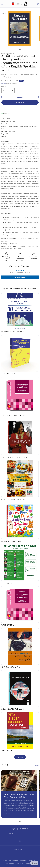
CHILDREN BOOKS (10, 541)
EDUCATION (7, 374)
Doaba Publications (13, 860)
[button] (2, 4)
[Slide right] (24, 50)
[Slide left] (16, 50)
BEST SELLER (7, 625)
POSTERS (5, 583)
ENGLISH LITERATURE (12, 416)
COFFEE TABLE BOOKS (12, 499)
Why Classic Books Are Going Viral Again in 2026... (19, 795)
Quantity (3, 86)
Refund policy (23, 860)
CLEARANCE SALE (9, 667)
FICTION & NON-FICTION (13, 458)
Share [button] (5, 109)
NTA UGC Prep (8, 751)
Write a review (20, 277)
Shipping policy (20, 863)
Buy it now (20, 102)
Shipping (3, 83)
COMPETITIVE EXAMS (11, 332)
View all (20, 757)
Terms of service (9, 863)
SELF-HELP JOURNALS (11, 709)
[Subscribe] (31, 834)
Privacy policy (32, 860)
